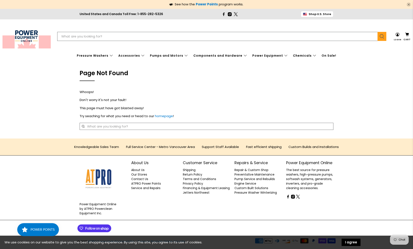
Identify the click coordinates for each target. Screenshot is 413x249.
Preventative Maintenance (254, 174)
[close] (409, 4)
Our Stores (139, 174)
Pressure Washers (92, 55)
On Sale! (329, 55)
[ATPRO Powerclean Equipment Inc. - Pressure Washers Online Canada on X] (236, 14)
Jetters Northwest (196, 192)
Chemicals (302, 55)
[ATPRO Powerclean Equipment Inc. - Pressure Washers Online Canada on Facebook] (224, 14)
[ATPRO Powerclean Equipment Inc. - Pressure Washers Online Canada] (26, 36)
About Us (138, 170)
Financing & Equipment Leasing (206, 188)
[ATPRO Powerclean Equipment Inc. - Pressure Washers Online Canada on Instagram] (230, 14)
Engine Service (245, 183)
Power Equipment (267, 55)
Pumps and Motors (166, 55)
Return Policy (192, 174)
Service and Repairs (145, 188)
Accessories (129, 55)
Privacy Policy (193, 183)
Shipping (189, 170)
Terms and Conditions (199, 179)
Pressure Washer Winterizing (255, 192)
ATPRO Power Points (146, 183)
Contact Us (139, 179)
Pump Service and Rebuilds (254, 179)
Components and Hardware (217, 55)
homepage (164, 116)
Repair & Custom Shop (251, 170)
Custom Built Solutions (251, 188)
